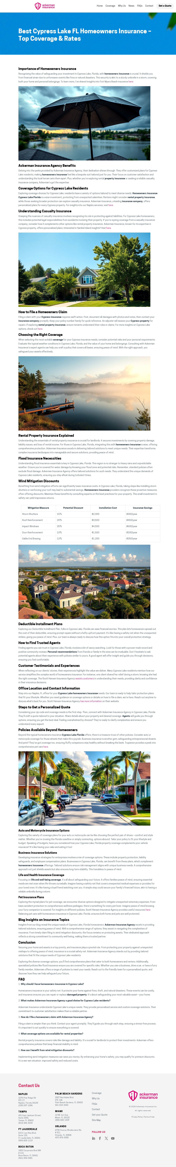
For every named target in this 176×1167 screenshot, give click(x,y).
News (131, 6)
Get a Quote (165, 6)
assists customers (84, 679)
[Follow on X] (108, 1138)
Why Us (122, 6)
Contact (149, 6)
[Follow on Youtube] (114, 1138)
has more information (91, 701)
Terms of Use (149, 1117)
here (131, 82)
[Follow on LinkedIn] (95, 1138)
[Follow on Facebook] (101, 1138)
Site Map (96, 1120)
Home (100, 6)
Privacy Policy (137, 1117)
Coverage (110, 6)
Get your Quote (99, 1115)
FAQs (139, 6)
